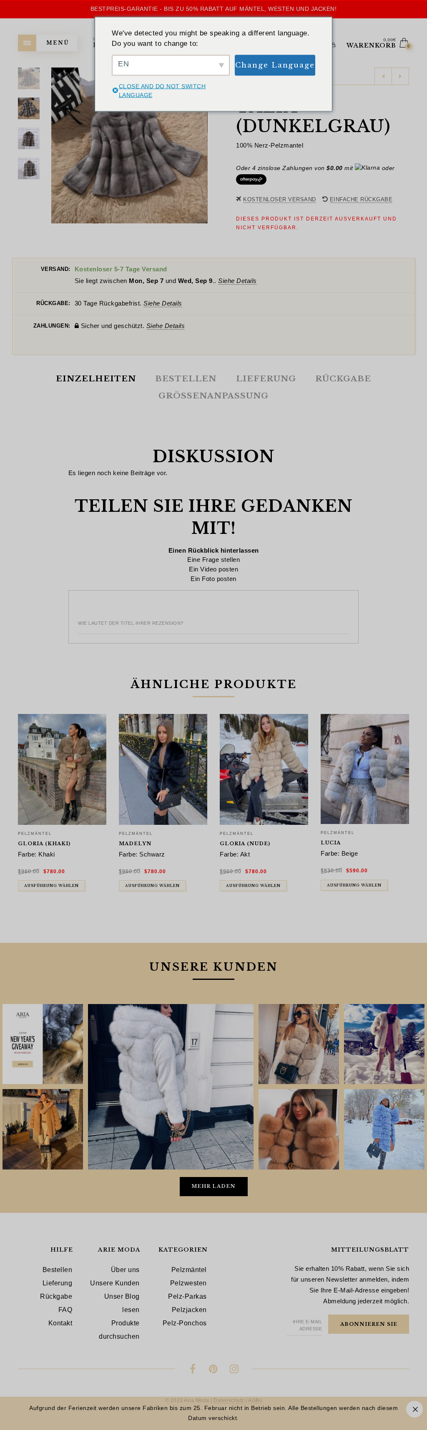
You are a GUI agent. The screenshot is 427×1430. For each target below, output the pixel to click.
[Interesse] (213, 1370)
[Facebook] (192, 1370)
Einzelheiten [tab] (96, 378)
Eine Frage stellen (213, 559)
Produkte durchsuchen (119, 1330)
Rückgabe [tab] (343, 378)
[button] (201, 145)
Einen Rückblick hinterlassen (213, 550)
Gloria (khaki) (44, 843)
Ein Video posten (213, 569)
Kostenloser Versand (279, 199)
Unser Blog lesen (122, 1303)
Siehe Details (237, 280)
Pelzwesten (188, 1283)
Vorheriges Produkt (383, 76)
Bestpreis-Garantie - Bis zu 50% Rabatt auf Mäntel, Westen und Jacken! (213, 8)
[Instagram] (234, 1370)
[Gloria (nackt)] (264, 769)
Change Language (275, 64)
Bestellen (58, 1269)
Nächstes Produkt (400, 76)
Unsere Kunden (115, 1283)
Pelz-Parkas (187, 1296)
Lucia (331, 843)
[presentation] (28, 794)
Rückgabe (56, 1296)
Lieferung (58, 1283)
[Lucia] (365, 769)
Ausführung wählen (51, 886)
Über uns (125, 1269)
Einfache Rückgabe (361, 199)
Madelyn (135, 843)
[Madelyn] (163, 769)
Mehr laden (213, 1186)
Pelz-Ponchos (185, 1323)
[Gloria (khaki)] (62, 769)
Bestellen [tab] (185, 378)
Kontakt (60, 1323)
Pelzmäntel (35, 833)
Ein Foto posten (213, 578)
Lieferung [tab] (266, 378)
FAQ (65, 1309)
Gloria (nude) (245, 843)
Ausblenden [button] (414, 1409)
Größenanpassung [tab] (213, 396)
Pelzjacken (189, 1309)
